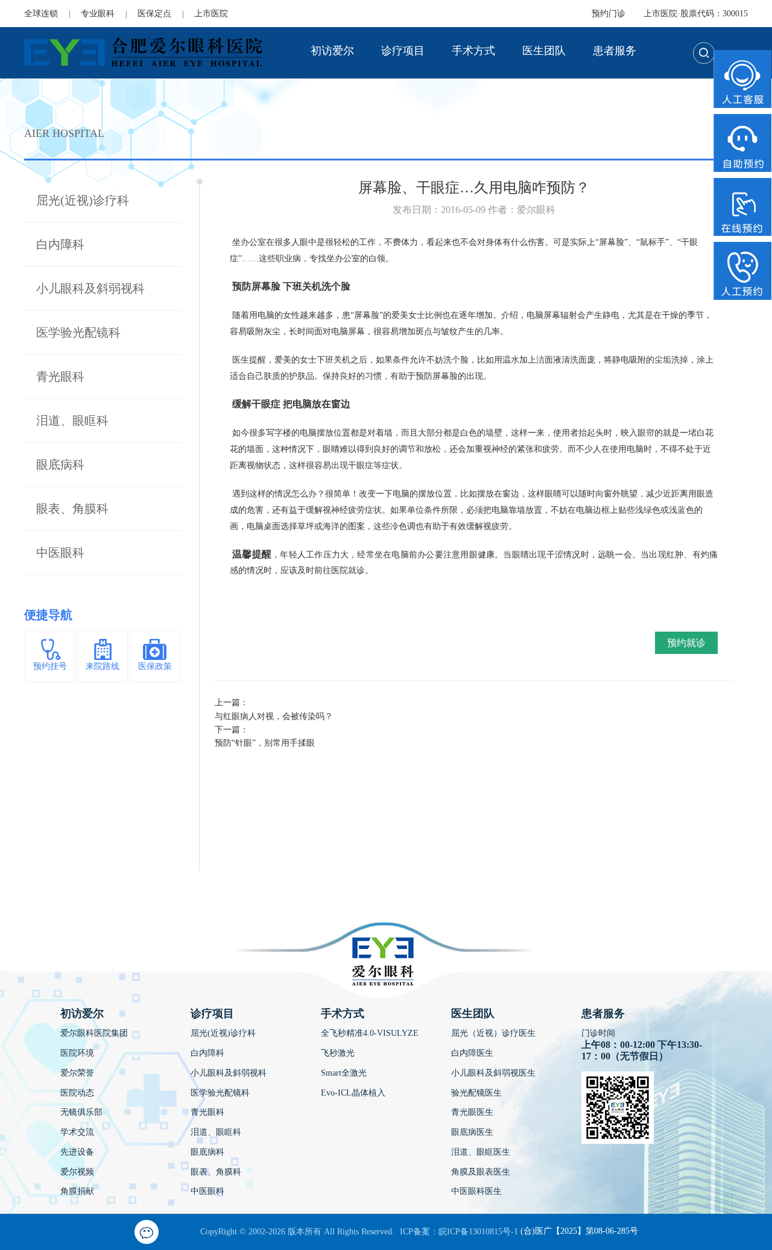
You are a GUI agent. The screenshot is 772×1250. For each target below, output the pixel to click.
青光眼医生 (472, 1112)
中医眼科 (60, 552)
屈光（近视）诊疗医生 (493, 1033)
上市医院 (211, 13)
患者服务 (614, 51)
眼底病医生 (472, 1132)
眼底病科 (60, 464)
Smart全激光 (344, 1072)
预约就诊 (686, 643)
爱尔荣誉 (77, 1072)
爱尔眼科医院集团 (94, 1033)
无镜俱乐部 (81, 1112)
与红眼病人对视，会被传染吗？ (274, 716)
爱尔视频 (77, 1171)
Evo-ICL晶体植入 (353, 1092)
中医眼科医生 (476, 1191)
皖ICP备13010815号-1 (478, 1231)
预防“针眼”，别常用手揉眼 (265, 742)
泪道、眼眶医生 (480, 1151)
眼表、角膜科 (72, 508)
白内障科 (60, 244)
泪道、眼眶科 (72, 420)
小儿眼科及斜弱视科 (90, 288)
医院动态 (77, 1092)
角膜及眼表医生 (480, 1171)
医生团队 (544, 51)
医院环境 (77, 1053)
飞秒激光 (338, 1053)
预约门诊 (608, 13)
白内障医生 (472, 1053)
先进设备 (77, 1151)
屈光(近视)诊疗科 (82, 200)
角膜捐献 (77, 1191)
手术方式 (473, 51)
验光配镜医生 (476, 1092)
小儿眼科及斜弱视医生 (493, 1072)
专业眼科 (98, 13)
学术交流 (77, 1132)
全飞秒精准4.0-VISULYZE (370, 1033)
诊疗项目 (403, 51)
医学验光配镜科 (78, 332)
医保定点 (154, 13)
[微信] (146, 1232)
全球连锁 (41, 13)
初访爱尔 (332, 51)
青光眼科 (60, 376)
